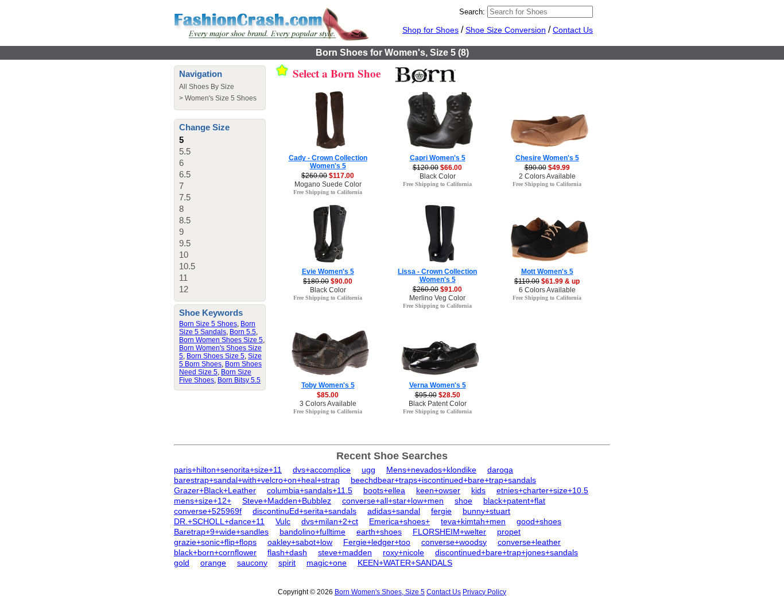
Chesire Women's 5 (547, 158)
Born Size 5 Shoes (208, 324)
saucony (252, 562)
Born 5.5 (243, 332)
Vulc (282, 521)
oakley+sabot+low (299, 542)
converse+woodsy (454, 542)
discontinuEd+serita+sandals (304, 511)
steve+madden (345, 552)
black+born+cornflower (215, 552)
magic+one (326, 562)
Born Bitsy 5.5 (239, 380)
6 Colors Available (547, 290)
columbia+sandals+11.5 (309, 490)
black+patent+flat (514, 500)
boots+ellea (384, 490)
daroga (500, 469)
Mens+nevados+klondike (431, 469)
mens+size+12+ (202, 500)
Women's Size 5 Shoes (221, 98)
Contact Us (573, 29)
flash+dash (287, 552)
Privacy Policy (484, 592)
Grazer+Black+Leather (215, 490)
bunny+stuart (486, 511)
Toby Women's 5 (328, 385)
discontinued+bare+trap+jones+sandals (506, 552)
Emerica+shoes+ (399, 521)
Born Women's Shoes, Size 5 (380, 592)
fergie (441, 511)
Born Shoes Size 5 (215, 356)
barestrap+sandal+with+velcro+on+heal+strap (257, 480)
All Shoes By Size (206, 87)
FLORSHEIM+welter (449, 531)
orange (213, 562)
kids (478, 490)
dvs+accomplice (322, 469)
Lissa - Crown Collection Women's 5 (437, 276)
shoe (463, 500)
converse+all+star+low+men (393, 500)
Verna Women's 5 (437, 385)
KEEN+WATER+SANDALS (405, 562)
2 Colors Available (547, 176)
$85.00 (328, 395)
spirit (287, 562)
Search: (472, 11)
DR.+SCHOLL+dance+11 (219, 521)
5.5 (185, 151)
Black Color (438, 176)
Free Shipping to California (327, 192)
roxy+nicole (403, 552)
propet (509, 531)
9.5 (185, 243)
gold (181, 562)
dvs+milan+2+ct (329, 521)
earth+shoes (379, 531)
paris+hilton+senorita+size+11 (228, 469)
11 (183, 277)
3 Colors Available (328, 404)
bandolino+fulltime (313, 531)
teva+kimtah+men (473, 521)
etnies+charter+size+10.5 (542, 490)
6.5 (185, 174)
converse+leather (529, 542)
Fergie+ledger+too (376, 542)
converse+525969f (208, 511)
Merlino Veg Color (437, 298)
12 (183, 289)
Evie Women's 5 (328, 272)
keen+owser (438, 490)
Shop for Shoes (430, 29)
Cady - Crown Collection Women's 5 (328, 162)
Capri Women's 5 (437, 158)
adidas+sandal (393, 511)
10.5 (187, 266)
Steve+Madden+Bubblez (286, 500)
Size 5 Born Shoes (220, 360)
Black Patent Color (438, 404)
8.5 (185, 220)
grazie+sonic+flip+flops (215, 542)
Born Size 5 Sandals (217, 328)
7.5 (185, 197)
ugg (368, 469)
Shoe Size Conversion (505, 29)
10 (183, 255)
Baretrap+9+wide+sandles (221, 531)
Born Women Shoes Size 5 (221, 340)
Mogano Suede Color (328, 184)
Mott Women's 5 (547, 272)
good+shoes (539, 521)
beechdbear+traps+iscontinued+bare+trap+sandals (443, 480)
